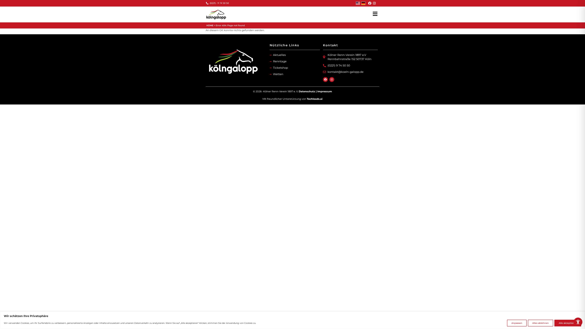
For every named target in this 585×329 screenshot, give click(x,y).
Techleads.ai (315, 98)
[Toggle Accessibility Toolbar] (578, 322)
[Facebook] (369, 3)
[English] (358, 3)
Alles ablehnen (540, 323)
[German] (363, 3)
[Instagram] (374, 3)
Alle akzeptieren (568, 323)
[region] (292, 320)
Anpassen (516, 323)
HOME (209, 25)
